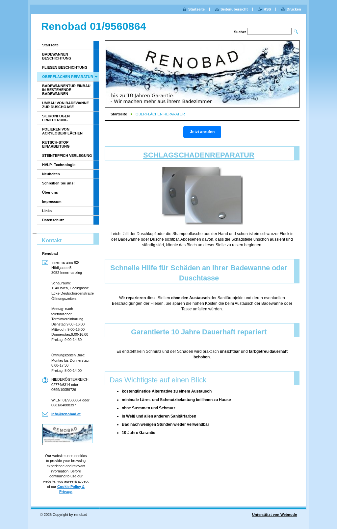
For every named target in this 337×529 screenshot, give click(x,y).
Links (47, 211)
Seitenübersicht (234, 9)
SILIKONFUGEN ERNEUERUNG (56, 118)
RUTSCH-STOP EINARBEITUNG (56, 144)
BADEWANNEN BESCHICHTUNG (56, 56)
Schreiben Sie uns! (58, 183)
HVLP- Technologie (58, 165)
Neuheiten (51, 174)
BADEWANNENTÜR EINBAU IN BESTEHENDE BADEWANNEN (66, 90)
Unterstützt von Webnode (274, 515)
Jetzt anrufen (202, 132)
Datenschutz (53, 220)
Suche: (240, 32)
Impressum (52, 202)
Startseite (119, 114)
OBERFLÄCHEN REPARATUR (67, 77)
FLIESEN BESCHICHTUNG (65, 67)
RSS (267, 9)
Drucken (294, 9)
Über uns (50, 192)
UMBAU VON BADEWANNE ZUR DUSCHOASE (65, 105)
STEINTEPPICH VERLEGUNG (67, 155)
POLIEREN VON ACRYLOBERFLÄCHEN (62, 131)
